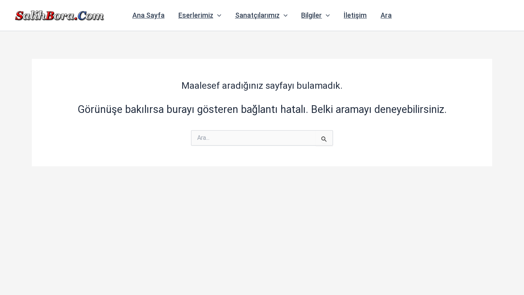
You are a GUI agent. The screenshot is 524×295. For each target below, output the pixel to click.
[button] (217, 15)
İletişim (355, 15)
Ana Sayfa (148, 15)
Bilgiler (311, 15)
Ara (386, 15)
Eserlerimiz (195, 15)
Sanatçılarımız (257, 15)
